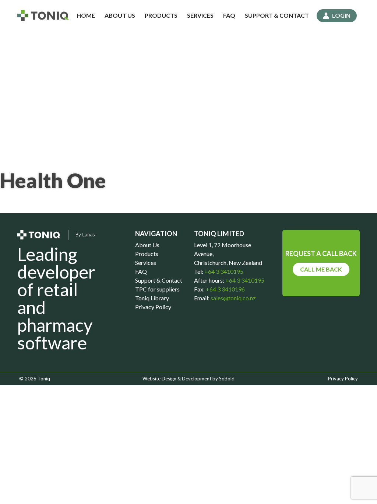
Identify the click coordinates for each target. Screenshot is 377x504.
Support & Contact (277, 15)
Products (161, 15)
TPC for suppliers (157, 289)
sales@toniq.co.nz (233, 297)
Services (200, 15)
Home (86, 15)
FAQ (229, 15)
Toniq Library (152, 297)
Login (341, 15)
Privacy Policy (153, 306)
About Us (120, 15)
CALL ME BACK (321, 269)
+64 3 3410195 (223, 271)
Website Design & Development (176, 379)
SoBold (227, 379)
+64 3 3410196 (225, 289)
